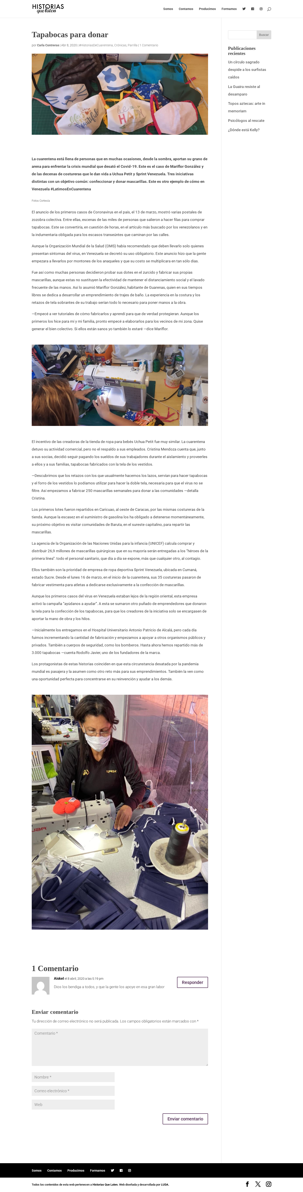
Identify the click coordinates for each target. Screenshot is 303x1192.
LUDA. (165, 1184)
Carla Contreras (48, 45)
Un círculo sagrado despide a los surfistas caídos (247, 69)
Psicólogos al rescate (246, 120)
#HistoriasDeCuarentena (96, 45)
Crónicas (120, 45)
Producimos (207, 9)
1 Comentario (149, 45)
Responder (192, 982)
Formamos (229, 9)
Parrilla (133, 45)
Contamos (186, 9)
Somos (168, 9)
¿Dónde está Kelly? (244, 130)
